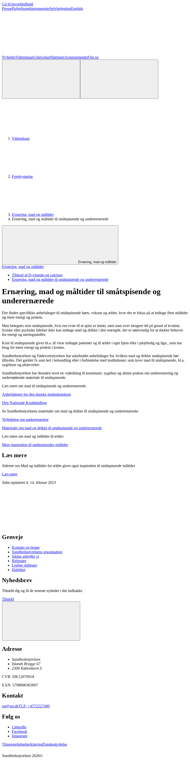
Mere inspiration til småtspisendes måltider (35, 445)
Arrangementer (76, 57)
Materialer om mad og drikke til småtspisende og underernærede (52, 428)
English (77, 8)
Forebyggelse (22, 176)
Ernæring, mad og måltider (33, 214)
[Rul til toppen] (41, 621)
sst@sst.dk (10, 706)
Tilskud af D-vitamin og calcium (37, 275)
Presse (7, 8)
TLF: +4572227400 (34, 706)
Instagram (19, 736)
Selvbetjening (60, 8)
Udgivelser (41, 57)
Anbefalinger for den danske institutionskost (36, 394)
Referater (19, 561)
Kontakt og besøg (26, 547)
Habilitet (18, 570)
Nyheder (9, 57)
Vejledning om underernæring (25, 419)
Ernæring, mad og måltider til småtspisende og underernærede (60, 279)
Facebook (19, 731)
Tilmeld (8, 599)
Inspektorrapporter (35, 8)
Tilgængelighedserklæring (22, 744)
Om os (93, 57)
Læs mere (9, 474)
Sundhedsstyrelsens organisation (37, 552)
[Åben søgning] (41, 79)
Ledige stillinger (24, 565)
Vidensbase (24, 57)
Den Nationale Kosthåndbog (24, 403)
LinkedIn (19, 727)
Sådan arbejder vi (25, 556)
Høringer (57, 57)
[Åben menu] (119, 79)
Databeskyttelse (55, 744)
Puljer (16, 8)
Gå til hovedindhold (17, 4)
